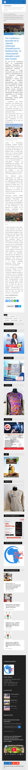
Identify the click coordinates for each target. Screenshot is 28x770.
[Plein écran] (22, 754)
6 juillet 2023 (9, 648)
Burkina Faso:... (14, 700)
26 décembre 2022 (9, 33)
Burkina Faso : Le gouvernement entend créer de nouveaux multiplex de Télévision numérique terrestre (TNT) (13, 586)
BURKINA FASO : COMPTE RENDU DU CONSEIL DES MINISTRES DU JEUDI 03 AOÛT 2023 (13, 625)
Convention (16, 318)
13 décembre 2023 (10, 590)
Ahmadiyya (6, 316)
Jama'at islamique (14, 320)
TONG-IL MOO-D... (15, 694)
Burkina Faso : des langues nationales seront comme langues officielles (13, 606)
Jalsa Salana (6, 320)
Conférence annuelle (8, 318)
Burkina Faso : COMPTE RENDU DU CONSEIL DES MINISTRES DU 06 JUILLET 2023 (13, 644)
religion (20, 320)
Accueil (5, 14)
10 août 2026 (14, 708)
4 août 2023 (9, 628)
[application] (14, 750)
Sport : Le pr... (14, 706)
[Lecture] (5, 754)
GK (4, 767)
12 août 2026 (14, 696)
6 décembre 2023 (10, 609)
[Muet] (20, 754)
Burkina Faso (12, 14)
